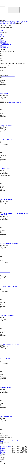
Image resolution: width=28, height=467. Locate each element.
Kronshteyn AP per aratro (3, 450)
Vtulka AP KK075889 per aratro (5, 430)
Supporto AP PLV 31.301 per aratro (6, 416)
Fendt (0, 23)
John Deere (4, 23)
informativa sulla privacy (12, 102)
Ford (2, 23)
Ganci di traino (4, 22)
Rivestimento (19, 21)
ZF (14, 23)
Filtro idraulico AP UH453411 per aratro (6, 184)
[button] (14, 16)
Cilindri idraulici (26, 21)
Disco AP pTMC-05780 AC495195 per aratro (7, 315)
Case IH (20, 22)
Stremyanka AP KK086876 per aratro (6, 125)
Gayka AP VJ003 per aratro (4, 93)
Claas (22, 22)
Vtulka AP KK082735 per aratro (5, 329)
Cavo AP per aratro (2, 448)
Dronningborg (24, 22)
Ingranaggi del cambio (10, 21)
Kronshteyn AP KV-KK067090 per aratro (6, 257)
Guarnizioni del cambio (11, 22)
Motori (6, 21)
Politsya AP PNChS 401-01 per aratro (6, 139)
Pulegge (22, 21)
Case (18, 22)
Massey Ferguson (8, 23)
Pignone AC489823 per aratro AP (5, 387)
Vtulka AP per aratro (2, 449)
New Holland (12, 23)
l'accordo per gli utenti (18, 102)
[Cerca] (14, 10)
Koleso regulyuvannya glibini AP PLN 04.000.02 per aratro (9, 344)
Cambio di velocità (15, 21)
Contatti (5, 453)
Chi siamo (1, 453)
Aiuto (3, 453)
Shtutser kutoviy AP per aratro (4, 447)
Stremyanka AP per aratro (3, 451)
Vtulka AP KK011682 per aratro (5, 110)
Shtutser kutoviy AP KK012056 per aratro (7, 358)
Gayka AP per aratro (2, 452)
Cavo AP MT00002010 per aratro (5, 168)
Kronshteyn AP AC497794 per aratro (6, 199)
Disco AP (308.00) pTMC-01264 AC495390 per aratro (8, 286)
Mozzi (6, 22)
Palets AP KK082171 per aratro (5, 272)
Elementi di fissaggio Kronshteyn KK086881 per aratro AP (9, 243)
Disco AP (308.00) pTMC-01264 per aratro (5, 446)
